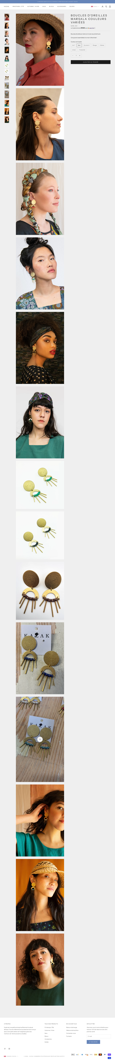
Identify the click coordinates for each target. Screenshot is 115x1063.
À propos (69, 1036)
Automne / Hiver (33, 6)
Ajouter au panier (90, 62)
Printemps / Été (18, 6)
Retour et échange (71, 1027)
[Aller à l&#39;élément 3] (6, 33)
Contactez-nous (71, 1033)
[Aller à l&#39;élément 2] (6, 25)
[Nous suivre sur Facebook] (5, 1049)
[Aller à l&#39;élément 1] (6, 17)
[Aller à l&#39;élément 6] (6, 58)
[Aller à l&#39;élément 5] (6, 50)
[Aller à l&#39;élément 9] (6, 78)
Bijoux (51, 6)
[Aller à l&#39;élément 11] (6, 94)
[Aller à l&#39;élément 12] (6, 103)
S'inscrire (93, 1042)
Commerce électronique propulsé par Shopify (49, 1056)
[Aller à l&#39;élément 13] (6, 111)
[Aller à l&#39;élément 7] (6, 65)
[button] (91, 28)
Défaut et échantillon (72, 1030)
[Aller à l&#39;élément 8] (6, 71)
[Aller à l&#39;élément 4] (6, 41)
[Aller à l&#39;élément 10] (6, 85)
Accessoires (61, 6)
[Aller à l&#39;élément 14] (6, 119)
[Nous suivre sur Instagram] (9, 1049)
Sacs (44, 6)
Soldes (72, 6)
